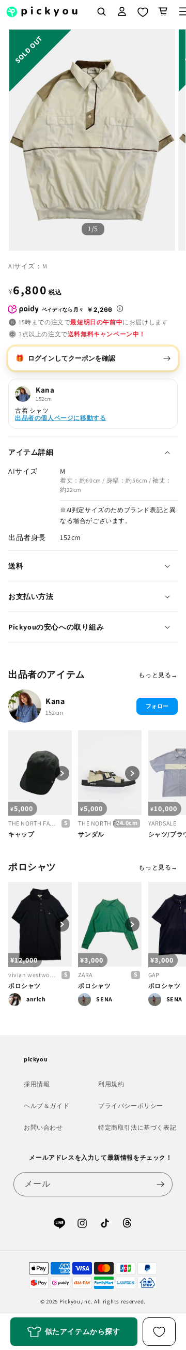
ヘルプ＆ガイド (46, 1105)
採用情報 (37, 1084)
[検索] (101, 11)
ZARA (85, 975)
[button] (163, 11)
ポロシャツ (24, 985)
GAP (154, 975)
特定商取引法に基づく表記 (137, 1127)
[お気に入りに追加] (159, 1331)
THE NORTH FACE (32, 823)
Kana (55, 701)
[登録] (160, 1184)
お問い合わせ (43, 1127)
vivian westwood (32, 975)
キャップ (21, 834)
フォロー (157, 706)
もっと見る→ (158, 675)
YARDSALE (162, 823)
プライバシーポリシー (130, 1105)
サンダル (91, 834)
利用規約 (111, 1084)
